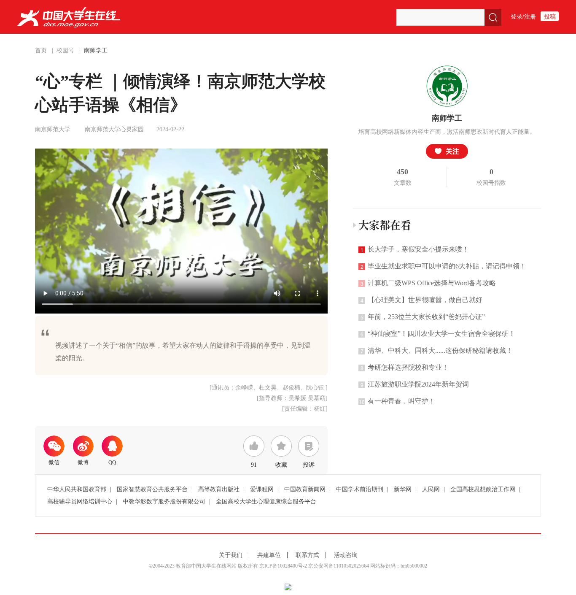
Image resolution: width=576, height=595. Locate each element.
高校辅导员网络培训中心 (79, 501)
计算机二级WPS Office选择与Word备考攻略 (428, 283)
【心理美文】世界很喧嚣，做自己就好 (422, 300)
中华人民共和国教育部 (76, 489)
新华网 (403, 489)
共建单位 (269, 555)
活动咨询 (346, 555)
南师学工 (96, 50)
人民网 (431, 489)
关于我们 (230, 555)
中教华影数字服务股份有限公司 (164, 501)
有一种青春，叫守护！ (397, 401)
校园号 (65, 50)
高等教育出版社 (219, 489)
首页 (41, 50)
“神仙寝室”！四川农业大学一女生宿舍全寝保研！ (438, 334)
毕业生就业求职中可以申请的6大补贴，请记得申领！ (444, 266)
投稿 (550, 17)
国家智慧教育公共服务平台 (152, 489)
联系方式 (307, 555)
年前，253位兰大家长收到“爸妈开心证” (423, 317)
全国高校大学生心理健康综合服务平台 (266, 501)
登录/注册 (523, 17)
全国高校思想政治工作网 (482, 489)
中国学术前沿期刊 (359, 489)
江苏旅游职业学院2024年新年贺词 (415, 384)
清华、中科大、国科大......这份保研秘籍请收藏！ (437, 350)
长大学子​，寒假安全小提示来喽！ (415, 249)
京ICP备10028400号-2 (283, 566)
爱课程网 (262, 489)
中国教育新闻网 (305, 489)
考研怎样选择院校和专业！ (405, 367)
